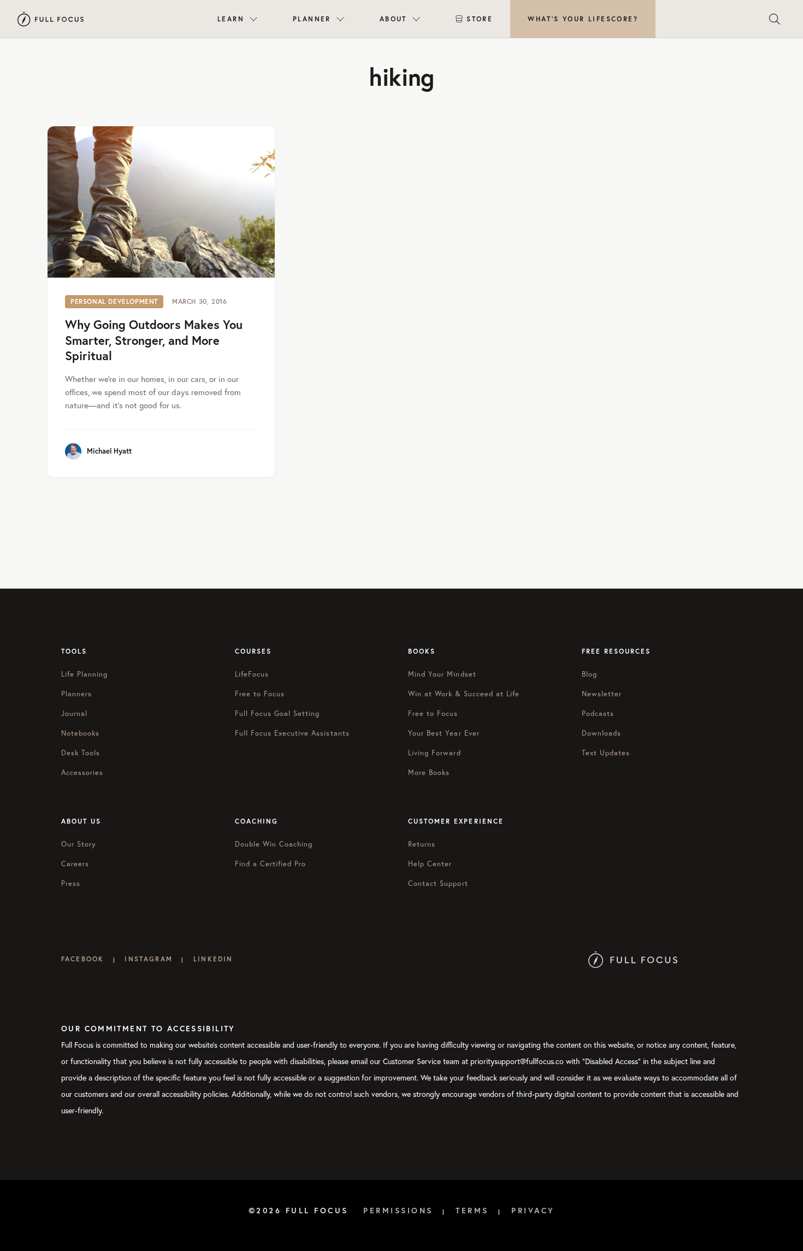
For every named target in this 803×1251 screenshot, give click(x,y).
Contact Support (438, 883)
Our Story (78, 843)
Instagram (148, 959)
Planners (76, 693)
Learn (230, 19)
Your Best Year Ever (444, 733)
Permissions (398, 1210)
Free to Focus (260, 693)
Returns (421, 843)
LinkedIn (213, 959)
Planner (312, 19)
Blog (589, 673)
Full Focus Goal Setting (277, 713)
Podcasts (598, 713)
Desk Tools (80, 752)
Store (480, 19)
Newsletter (602, 693)
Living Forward (434, 752)
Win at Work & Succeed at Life (463, 693)
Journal (74, 713)
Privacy (533, 1210)
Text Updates (606, 752)
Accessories (82, 772)
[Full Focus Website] (632, 959)
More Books (429, 772)
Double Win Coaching (274, 843)
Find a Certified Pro (270, 863)
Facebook (82, 959)
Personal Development (114, 301)
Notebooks (80, 733)
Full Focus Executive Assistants (292, 733)
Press (70, 883)
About (393, 19)
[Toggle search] (775, 19)
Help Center (430, 863)
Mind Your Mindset (442, 673)
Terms (472, 1210)
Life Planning (84, 673)
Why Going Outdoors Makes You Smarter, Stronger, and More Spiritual (154, 339)
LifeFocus (252, 673)
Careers (75, 863)
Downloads (601, 733)
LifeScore (583, 19)
